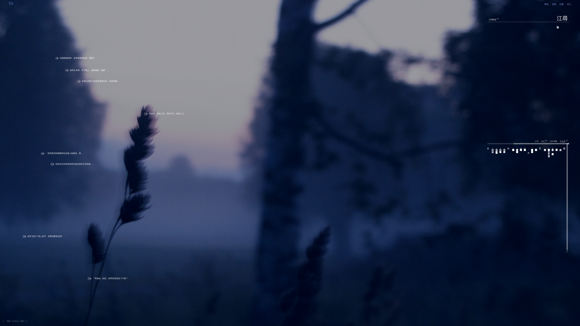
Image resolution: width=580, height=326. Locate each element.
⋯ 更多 (528, 149)
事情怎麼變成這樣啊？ (558, 26)
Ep (11, 3)
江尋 (562, 18)
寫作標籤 (554, 141)
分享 (538, 141)
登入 (569, 4)
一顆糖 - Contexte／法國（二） (17, 321)
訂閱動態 (492, 20)
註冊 (561, 4)
